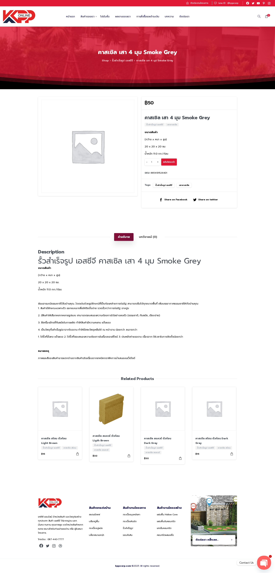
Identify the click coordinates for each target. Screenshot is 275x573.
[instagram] (269, 3)
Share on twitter (208, 200)
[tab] (124, 237)
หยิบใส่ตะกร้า (169, 162)
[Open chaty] (264, 563)
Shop (105, 60)
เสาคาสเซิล (184, 185)
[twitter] (253, 3)
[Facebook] (247, 3)
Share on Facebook (175, 200)
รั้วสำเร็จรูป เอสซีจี (122, 60)
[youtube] (258, 3)
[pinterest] (263, 3)
